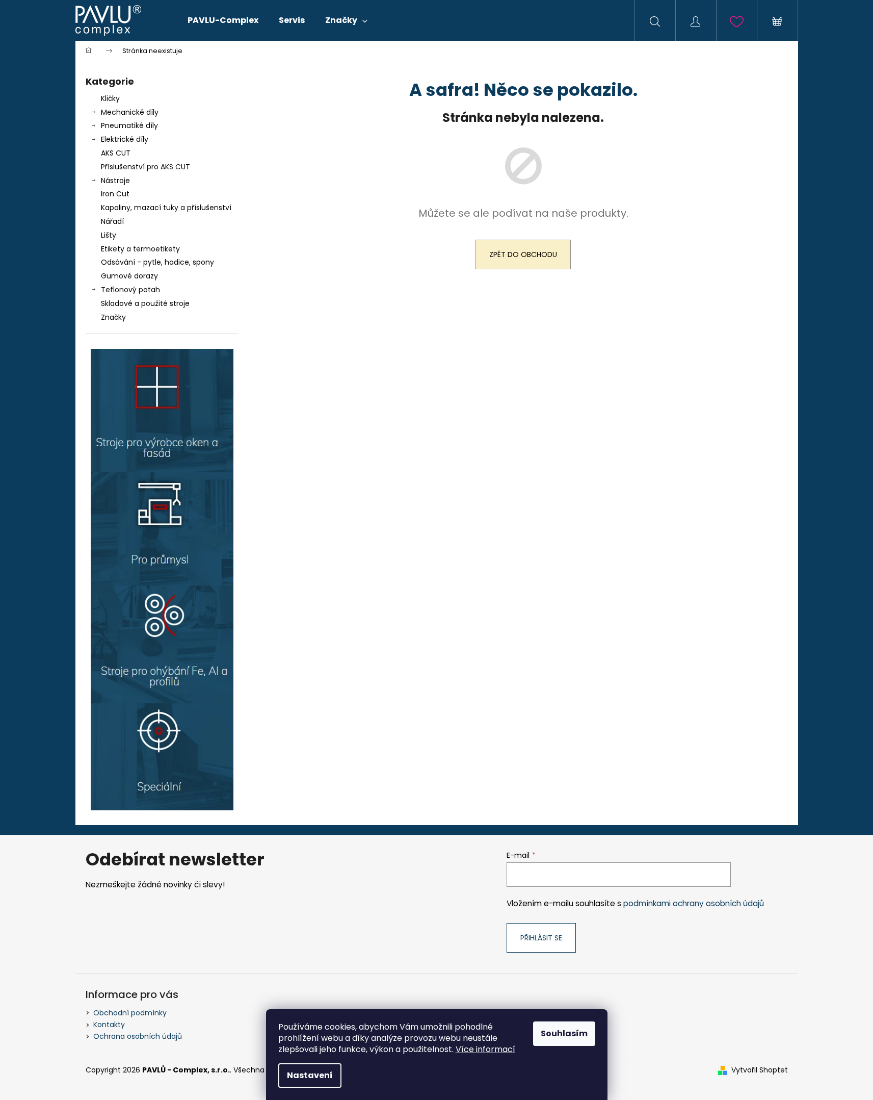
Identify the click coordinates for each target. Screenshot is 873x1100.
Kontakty (109, 1024)
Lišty (108, 235)
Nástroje (115, 180)
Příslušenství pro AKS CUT (145, 167)
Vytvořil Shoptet (759, 1070)
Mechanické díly (129, 112)
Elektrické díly (124, 139)
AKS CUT (115, 153)
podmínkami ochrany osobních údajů (693, 903)
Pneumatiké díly (129, 125)
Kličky (110, 98)
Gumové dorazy (129, 276)
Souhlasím (564, 1033)
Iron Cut (115, 194)
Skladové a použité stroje (145, 303)
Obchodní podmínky (130, 1013)
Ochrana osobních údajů (137, 1036)
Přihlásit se (541, 938)
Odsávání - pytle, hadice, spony (157, 262)
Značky (113, 317)
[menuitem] (223, 20)
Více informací (485, 1049)
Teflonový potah (130, 290)
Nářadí (112, 221)
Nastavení (310, 1075)
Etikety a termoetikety (140, 249)
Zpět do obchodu (523, 254)
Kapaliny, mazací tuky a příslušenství (166, 207)
